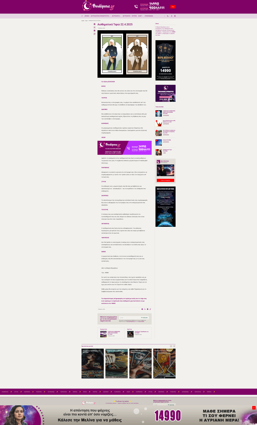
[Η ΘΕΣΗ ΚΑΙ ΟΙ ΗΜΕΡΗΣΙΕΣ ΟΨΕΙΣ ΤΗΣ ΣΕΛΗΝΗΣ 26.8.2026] (158, 113)
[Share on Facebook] (94, 24)
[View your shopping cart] (175, 16)
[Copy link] (94, 33)
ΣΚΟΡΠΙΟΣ (8, 391)
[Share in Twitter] (94, 27)
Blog (86, 20)
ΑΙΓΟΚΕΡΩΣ (32, 391)
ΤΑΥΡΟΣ (76, 391)
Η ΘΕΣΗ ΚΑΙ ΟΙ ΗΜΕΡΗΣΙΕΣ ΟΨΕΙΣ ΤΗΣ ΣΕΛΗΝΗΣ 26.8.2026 (169, 112)
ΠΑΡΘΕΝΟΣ (120, 391)
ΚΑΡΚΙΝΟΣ (98, 391)
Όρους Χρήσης (141, 321)
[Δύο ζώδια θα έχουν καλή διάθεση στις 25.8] (158, 123)
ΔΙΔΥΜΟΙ (86, 391)
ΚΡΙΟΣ (66, 391)
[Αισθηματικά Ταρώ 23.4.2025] (164, 363)
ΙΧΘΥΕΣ (56, 391)
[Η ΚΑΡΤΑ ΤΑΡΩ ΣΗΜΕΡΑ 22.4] (116, 363)
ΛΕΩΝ (109, 391)
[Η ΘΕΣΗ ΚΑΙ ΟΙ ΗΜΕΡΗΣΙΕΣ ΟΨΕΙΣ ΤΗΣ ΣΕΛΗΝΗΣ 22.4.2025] (111, 333)
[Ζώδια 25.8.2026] (158, 142)
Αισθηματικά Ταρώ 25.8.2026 (167, 150)
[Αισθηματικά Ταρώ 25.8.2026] (158, 152)
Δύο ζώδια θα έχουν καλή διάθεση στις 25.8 (169, 121)
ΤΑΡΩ (164, 152)
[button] (82, 16)
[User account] (171, 16)
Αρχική (83, 20)
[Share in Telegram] (94, 30)
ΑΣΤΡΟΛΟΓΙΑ (166, 115)
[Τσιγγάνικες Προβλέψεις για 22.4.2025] (138, 333)
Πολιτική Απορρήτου (131, 321)
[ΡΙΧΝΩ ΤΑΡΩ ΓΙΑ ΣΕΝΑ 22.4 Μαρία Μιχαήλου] (140, 363)
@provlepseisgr (165, 161)
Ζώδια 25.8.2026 (167, 140)
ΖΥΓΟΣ (131, 391)
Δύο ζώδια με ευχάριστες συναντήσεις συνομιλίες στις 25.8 (169, 131)
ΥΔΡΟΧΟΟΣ (44, 391)
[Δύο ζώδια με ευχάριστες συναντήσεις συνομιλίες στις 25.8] (158, 133)
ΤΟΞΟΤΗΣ (20, 391)
